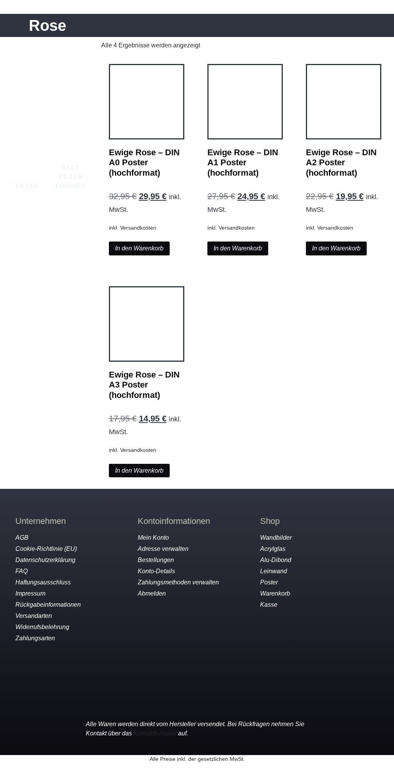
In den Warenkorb (139, 248)
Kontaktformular (155, 733)
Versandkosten (138, 228)
